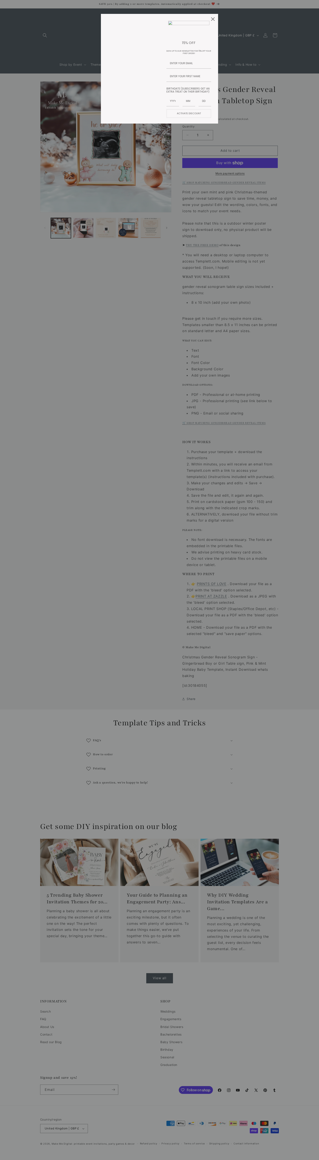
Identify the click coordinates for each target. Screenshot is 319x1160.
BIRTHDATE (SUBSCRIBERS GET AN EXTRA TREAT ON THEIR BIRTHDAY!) (188, 90)
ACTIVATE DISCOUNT (189, 113)
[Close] (213, 19)
